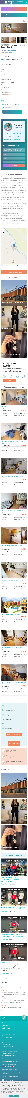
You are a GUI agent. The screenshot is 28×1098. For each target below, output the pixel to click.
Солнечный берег (10, 50)
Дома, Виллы (9, 719)
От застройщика (10, 710)
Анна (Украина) (6, 962)
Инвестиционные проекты (9, 1055)
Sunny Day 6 (11, 52)
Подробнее (9, 380)
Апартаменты (9, 724)
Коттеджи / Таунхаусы (8, 1034)
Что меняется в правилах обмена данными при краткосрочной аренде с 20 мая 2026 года (13, 994)
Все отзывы (4, 978)
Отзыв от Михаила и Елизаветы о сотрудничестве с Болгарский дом (12, 935)
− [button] (3, 232)
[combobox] (5, 154)
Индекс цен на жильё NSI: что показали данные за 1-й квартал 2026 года (12, 1001)
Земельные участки (8, 1046)
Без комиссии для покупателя (11, 59)
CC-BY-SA (25, 265)
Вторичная (5, 1035)
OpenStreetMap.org (14, 265)
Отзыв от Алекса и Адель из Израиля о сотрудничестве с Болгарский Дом (13, 908)
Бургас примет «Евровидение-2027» (11, 987)
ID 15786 (11, 614)
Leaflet (5, 265)
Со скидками (6, 1044)
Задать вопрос (14, 166)
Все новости (5, 1011)
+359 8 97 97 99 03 (15, 133)
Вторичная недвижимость (12, 706)
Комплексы (8, 728)
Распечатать (8, 107)
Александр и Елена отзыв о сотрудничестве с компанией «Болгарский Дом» (10, 879)
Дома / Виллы (6, 1028)
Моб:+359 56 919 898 (8, 1063)
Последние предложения (9, 1051)
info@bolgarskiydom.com (13, 139)
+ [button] (3, 230)
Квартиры (8, 715)
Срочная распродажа (8, 1053)
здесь (14, 1092)
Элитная (4, 1043)
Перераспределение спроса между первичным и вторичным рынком (11, 1008)
